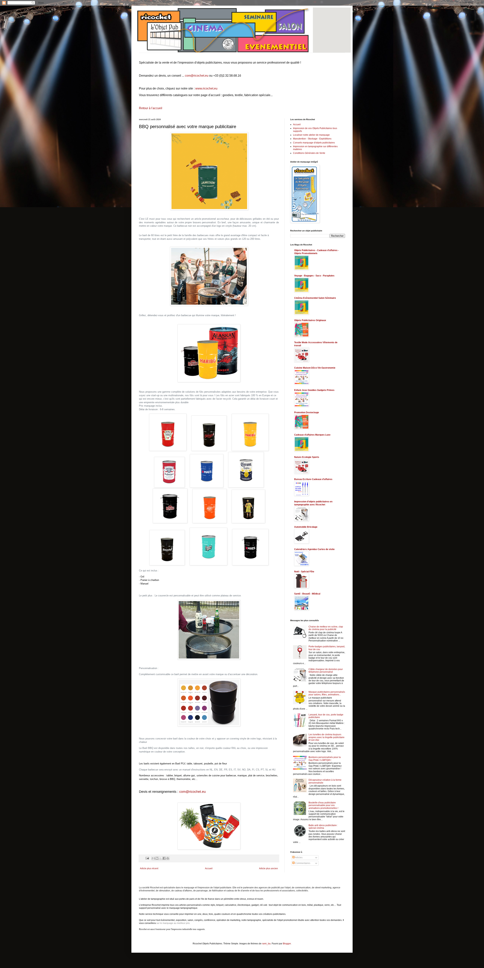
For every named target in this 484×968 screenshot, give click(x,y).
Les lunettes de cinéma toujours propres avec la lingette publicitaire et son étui (326, 737)
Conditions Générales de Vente (309, 153)
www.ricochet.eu (206, 88)
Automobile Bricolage (305, 527)
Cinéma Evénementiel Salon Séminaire (315, 298)
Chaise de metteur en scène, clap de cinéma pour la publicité (326, 628)
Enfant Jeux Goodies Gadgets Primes (314, 390)
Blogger (287, 943)
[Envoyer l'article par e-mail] (147, 858)
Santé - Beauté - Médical (307, 593)
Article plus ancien (268, 868)
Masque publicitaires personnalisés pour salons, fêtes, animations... (327, 693)
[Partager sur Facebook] (164, 858)
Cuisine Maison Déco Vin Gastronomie (314, 368)
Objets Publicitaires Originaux (310, 320)
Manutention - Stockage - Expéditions (312, 138)
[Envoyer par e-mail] (153, 858)
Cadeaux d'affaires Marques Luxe (312, 434)
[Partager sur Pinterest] (168, 858)
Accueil (209, 868)
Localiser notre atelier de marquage (311, 135)
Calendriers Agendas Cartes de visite (314, 549)
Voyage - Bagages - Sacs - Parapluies (314, 275)
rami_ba (266, 943)
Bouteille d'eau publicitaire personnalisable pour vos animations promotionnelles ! (323, 805)
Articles (298, 857)
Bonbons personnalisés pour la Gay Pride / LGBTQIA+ (325, 758)
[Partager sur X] (160, 858)
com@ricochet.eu (196, 75)
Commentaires (302, 863)
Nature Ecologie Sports (306, 457)
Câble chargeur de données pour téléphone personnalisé (326, 670)
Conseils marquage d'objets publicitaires (314, 142)
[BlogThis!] (157, 858)
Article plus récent (149, 868)
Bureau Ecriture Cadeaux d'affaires (313, 479)
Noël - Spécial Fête (304, 571)
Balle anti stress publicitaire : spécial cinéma (323, 826)
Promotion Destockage (306, 412)
